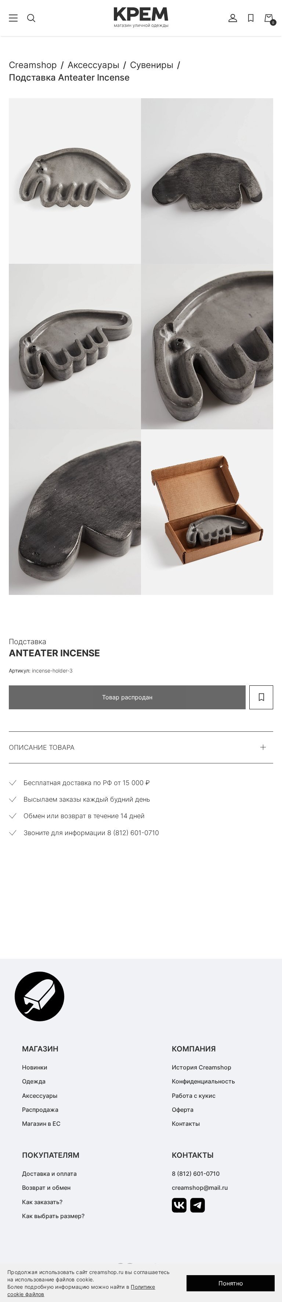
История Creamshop (201, 1067)
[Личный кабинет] (232, 18)
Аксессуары (39, 1095)
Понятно (230, 1283)
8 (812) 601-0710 (196, 1173)
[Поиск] (31, 18)
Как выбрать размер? (53, 1216)
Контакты (186, 1123)
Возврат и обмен (46, 1187)
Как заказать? (42, 1202)
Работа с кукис (194, 1095)
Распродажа (40, 1109)
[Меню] (13, 18)
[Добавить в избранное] (261, 697)
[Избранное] (250, 18)
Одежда (34, 1081)
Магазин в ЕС (41, 1123)
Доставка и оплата (49, 1173)
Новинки (34, 1067)
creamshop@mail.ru (200, 1187)
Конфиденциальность (203, 1081)
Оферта (183, 1109)
